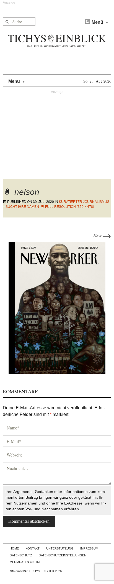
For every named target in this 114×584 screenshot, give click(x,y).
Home (14, 548)
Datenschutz (21, 555)
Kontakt (32, 548)
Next (102, 235)
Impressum (89, 548)
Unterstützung (60, 548)
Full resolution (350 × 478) (69, 207)
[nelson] (57, 307)
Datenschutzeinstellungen (62, 555)
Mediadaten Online (25, 562)
